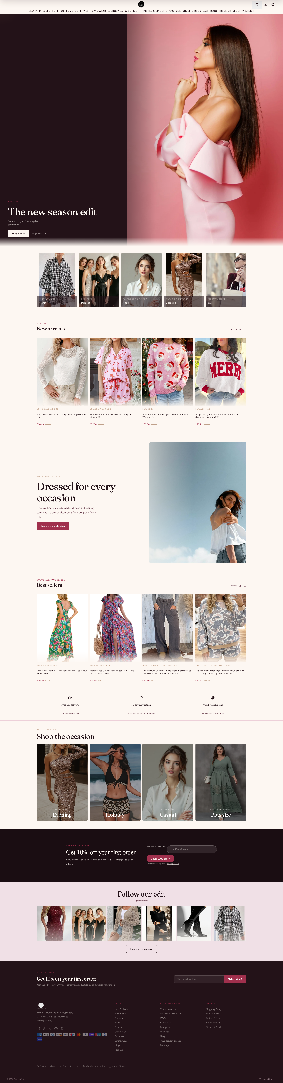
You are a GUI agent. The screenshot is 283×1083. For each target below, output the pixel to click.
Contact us (165, 1023)
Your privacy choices (170, 1041)
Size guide (165, 1027)
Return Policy (213, 1014)
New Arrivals (121, 1009)
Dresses (119, 1018)
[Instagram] (38, 1028)
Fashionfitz (19, 1079)
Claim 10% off (159, 858)
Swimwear (120, 1036)
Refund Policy (213, 1018)
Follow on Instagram (141, 948)
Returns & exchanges (170, 1014)
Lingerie (119, 1045)
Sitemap (164, 1045)
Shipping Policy (214, 1009)
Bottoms (119, 1027)
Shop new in (18, 233)
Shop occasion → (39, 234)
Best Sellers (120, 1014)
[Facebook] (50, 1028)
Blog (162, 1036)
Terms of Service (214, 1027)
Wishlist (164, 1032)
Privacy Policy (213, 1023)
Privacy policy (173, 864)
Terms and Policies (267, 1079)
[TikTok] (44, 1028)
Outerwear (120, 1032)
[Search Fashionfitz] (257, 5)
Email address (156, 847)
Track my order (168, 1009)
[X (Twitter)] (62, 1028)
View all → (238, 330)
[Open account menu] (265, 4)
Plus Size (119, 1050)
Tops (117, 1023)
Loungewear (121, 1041)
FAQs (163, 1018)
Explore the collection (53, 526)
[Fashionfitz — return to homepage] (141, 5)
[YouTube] (56, 1028)
